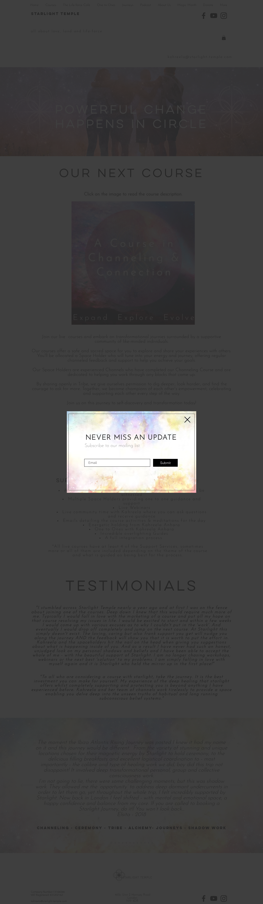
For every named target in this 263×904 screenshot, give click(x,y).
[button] (187, 420)
